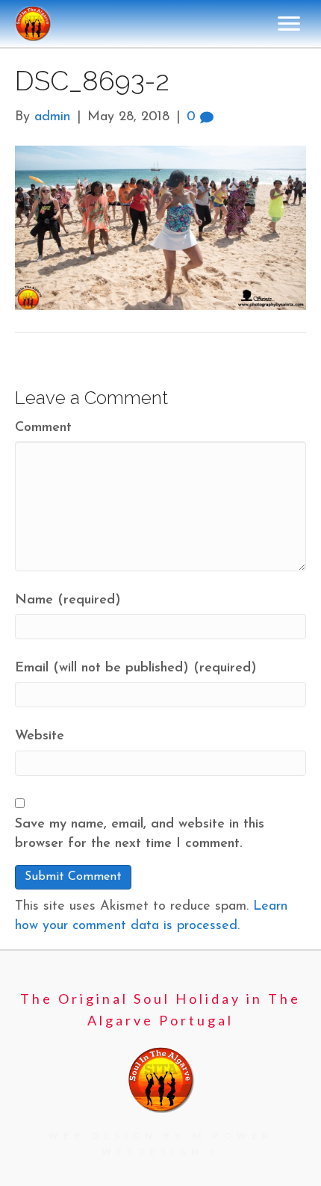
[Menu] (289, 24)
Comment (43, 428)
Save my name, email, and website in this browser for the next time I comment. (139, 834)
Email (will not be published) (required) (136, 668)
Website (39, 736)
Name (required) (68, 600)
